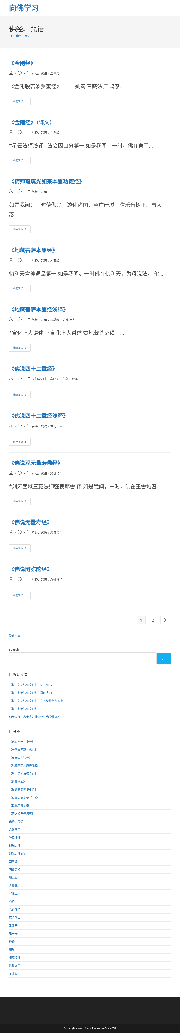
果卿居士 (14, 925)
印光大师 (14, 845)
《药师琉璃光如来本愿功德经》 (47, 181)
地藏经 (54, 260)
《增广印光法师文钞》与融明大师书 (32, 693)
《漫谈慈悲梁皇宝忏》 (23, 789)
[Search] (164, 658)
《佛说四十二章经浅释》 (38, 415)
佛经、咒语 (23, 36)
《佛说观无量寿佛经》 (36, 462)
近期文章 (14, 965)
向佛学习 (24, 8)
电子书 (13, 933)
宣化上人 (69, 320)
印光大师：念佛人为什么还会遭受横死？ (34, 717)
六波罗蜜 (14, 829)
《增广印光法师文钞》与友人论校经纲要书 (36, 701)
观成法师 (14, 957)
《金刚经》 (22, 63)
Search (14, 649)
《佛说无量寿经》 (30, 522)
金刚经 (54, 73)
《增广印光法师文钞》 (23, 709)
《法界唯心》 (17, 782)
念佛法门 (56, 473)
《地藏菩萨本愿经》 (33, 250)
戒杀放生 (14, 917)
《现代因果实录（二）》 (24, 798)
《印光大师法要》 (20, 758)
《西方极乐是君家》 (22, 813)
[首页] (10, 36)
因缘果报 (14, 869)
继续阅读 (21, 102)
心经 (12, 901)
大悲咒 (13, 885)
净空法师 (14, 837)
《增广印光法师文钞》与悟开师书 (30, 685)
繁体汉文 (14, 636)
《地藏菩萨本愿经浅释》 (38, 309)
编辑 (12, 949)
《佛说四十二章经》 (33, 368)
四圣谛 (13, 862)
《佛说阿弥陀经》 (30, 569)
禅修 (12, 941)
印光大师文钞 (17, 853)
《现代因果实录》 (20, 806)
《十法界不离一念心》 (23, 750)
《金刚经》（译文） (32, 122)
